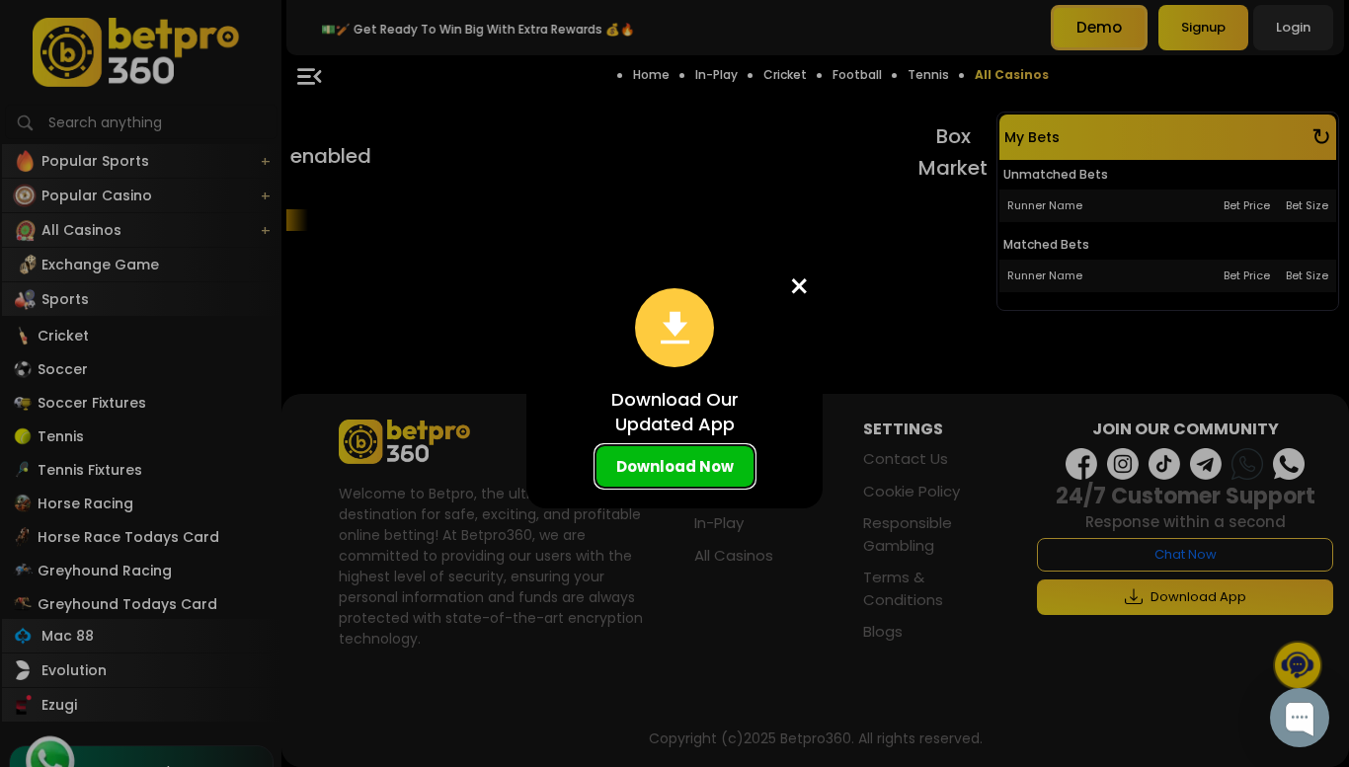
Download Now (675, 466)
